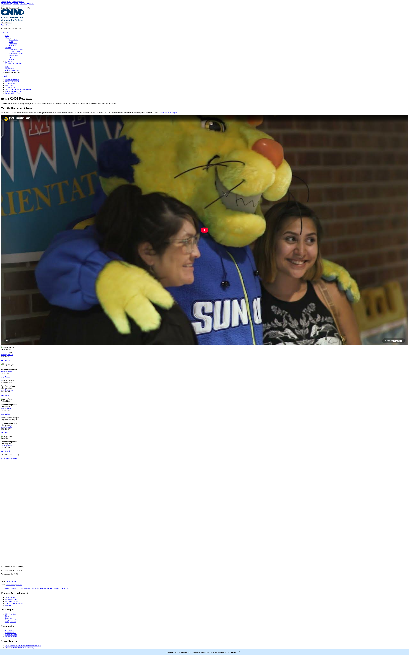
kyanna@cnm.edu (7, 355)
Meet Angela (5, 395)
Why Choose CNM (16, 50)
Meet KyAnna (6, 360)
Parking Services (10, 622)
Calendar (12, 45)
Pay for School (14, 55)
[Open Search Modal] (2, 6)
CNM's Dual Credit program (167, 113)
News (11, 42)
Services (12, 57)
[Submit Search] (28, 8)
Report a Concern (11, 637)
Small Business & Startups (14, 603)
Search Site (4, 8)
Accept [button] (233, 652)
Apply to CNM (14, 51)
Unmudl (8, 605)
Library (7, 616)
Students (8, 48)
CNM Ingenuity (10, 597)
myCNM (8, 2)
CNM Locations (10, 614)
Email (3, 2)
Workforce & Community (13, 63)
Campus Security (11, 620)
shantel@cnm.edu (7, 445)
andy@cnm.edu (6, 408)
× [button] (240, 651)
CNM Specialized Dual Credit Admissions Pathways (23, 646)
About (7, 38)
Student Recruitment (12, 70)
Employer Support (11, 599)
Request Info (5, 32)
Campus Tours (10, 83)
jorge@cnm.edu (6, 427)
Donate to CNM (10, 633)
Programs (8, 61)
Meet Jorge (4, 432)
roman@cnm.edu (6, 371)
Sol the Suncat (10, 87)
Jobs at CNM (9, 631)
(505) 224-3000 (11, 581)
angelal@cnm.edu (7, 390)
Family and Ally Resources (14, 91)
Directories (13, 44)
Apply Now (5, 25)
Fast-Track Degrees (11, 601)
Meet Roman (5, 377)
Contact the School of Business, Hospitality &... (21, 647)
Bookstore (8, 618)
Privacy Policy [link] (218, 652)
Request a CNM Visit (12, 93)
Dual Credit (9, 85)
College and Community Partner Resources (19, 89)
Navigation (4, 76)
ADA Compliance (11, 635)
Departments (9, 69)
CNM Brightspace (18, 2)
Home (7, 36)
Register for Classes (16, 53)
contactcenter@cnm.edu (14, 585)
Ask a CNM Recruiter (12, 82)
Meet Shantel (5, 451)
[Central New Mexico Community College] (13, 21)
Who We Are (13, 40)
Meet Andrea (5, 414)
